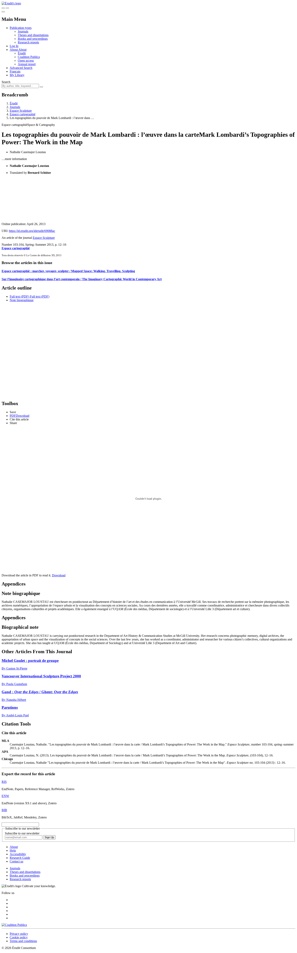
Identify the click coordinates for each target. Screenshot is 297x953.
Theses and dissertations (33, 35)
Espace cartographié (22, 114)
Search (6, 82)
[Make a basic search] (3, 8)
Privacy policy (19, 933)
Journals (23, 31)
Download (58, 575)
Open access (26, 60)
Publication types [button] (21, 27)
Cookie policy (19, 937)
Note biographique (22, 300)
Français (15, 71)
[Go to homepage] (11, 3)
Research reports (28, 42)
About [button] (14, 49)
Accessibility (18, 854)
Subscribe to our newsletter (22, 833)
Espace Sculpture (21, 110)
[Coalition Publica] (14, 925)
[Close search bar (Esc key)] (7, 8)
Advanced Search (21, 68)
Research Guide (20, 857)
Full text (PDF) (19, 296)
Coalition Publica (29, 57)
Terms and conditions (23, 941)
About (22, 49)
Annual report (27, 64)
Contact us (16, 861)
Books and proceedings (33, 38)
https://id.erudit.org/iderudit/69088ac (32, 231)
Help (13, 850)
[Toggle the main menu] (3, 11)
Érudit (22, 53)
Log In (14, 46)
